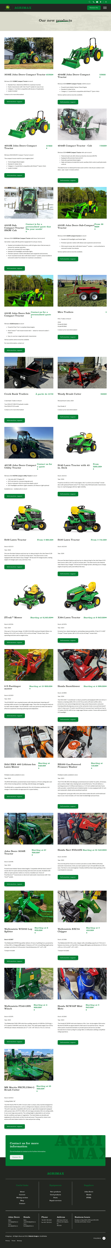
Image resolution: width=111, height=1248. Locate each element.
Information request (14, 101)
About (22, 1192)
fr (106, 2)
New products (55, 1192)
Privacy (8, 1240)
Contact (22, 1203)
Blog (22, 1200)
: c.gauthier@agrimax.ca (30, 1221)
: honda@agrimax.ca (29, 1225)
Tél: (46, 1220)
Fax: (46, 1222)
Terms (13, 1240)
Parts (55, 1197)
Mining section (22, 1197)
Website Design (33, 1236)
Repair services (55, 1200)
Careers (22, 1194)
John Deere (88, 1192)
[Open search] (89, 2)
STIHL (88, 1197)
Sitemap (19, 1240)
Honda (88, 1194)
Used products (55, 1194)
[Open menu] (105, 8)
